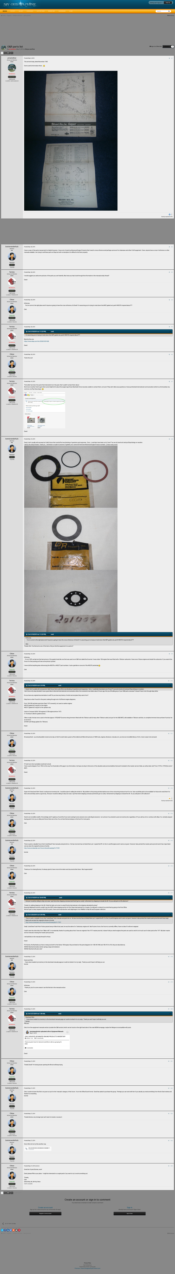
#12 (172, 760)
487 (12, 291)
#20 (172, 1009)
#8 (172, 439)
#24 (172, 1140)
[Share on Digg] (8, 1230)
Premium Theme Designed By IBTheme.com (87, 1268)
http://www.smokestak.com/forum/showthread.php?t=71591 (42, 848)
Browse (5, 11)
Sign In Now (130, 1213)
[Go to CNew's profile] (12, 309)
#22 (172, 1088)
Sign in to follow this (156, 46)
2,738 (12, 77)
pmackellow (12, 58)
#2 (172, 247)
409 (12, 318)
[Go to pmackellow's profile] (3, 47)
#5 (172, 326)
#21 (172, 1061)
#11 (172, 733)
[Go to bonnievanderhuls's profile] (12, 256)
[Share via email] (16, 1230)
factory (163, 216)
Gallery (21, 11)
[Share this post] (169, 58)
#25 (172, 1166)
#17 (172, 893)
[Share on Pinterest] (19, 1230)
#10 (172, 681)
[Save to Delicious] (10, 1230)
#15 (172, 840)
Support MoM (40, 11)
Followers (166, 46)
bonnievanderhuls (11, 247)
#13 (172, 788)
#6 (172, 354)
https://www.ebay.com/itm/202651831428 (36, 341)
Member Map (51, 11)
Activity (13, 11)
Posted (29, 58)
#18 (172, 956)
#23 (172, 1113)
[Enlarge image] (44, 410)
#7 (172, 381)
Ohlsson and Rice (30, 49)
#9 (172, 653)
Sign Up (168, 2)
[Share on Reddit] (13, 1230)
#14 (172, 813)
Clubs (71, 11)
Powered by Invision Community (87, 1266)
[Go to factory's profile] (12, 282)
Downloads (30, 11)
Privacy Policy (87, 1263)
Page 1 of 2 (18, 53)
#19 (172, 982)
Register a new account (45, 1213)
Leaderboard (62, 11)
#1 (172, 58)
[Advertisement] (34, 31)
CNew (12, 300)
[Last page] (12, 53)
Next (8, 52)
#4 (172, 300)
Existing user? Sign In (156, 2)
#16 (172, 866)
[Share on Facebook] (5, 1230)
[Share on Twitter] (2, 1230)
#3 (172, 272)
